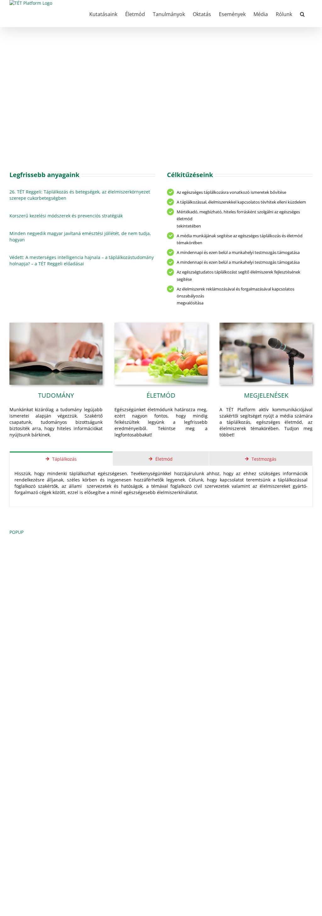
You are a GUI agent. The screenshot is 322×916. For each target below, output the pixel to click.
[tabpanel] (161, 486)
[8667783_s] (56, 325)
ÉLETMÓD (161, 395)
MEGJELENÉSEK (266, 395)
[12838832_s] (161, 325)
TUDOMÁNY (56, 395)
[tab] (61, 459)
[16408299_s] (266, 325)
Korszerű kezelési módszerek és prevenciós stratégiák (66, 216)
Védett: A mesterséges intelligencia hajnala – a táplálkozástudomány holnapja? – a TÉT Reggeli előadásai (81, 260)
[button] (302, 13)
